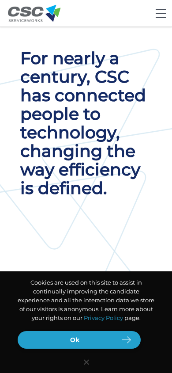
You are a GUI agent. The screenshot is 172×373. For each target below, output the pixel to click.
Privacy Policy (103, 317)
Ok (74, 340)
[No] (86, 362)
